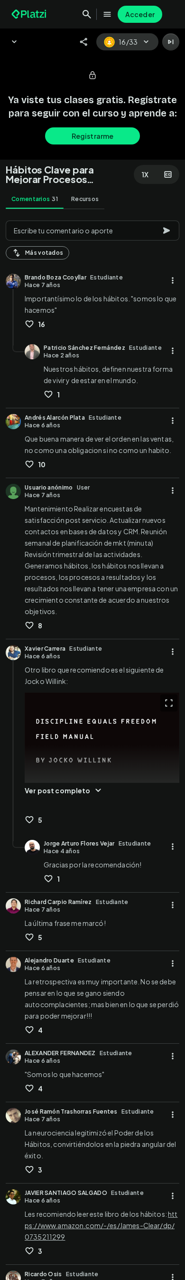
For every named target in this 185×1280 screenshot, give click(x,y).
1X (145, 174)
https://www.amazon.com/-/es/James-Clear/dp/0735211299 (101, 1225)
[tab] (35, 199)
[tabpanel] (92, 747)
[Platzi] (29, 14)
